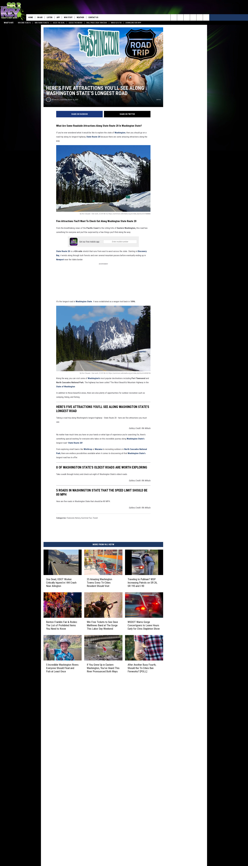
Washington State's (135, 438)
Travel (95, 518)
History (77, 518)
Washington (120, 132)
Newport (60, 259)
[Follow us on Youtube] (206, 17)
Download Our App (133, 23)
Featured (70, 518)
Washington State (84, 301)
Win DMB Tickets (24, 23)
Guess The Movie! (75, 23)
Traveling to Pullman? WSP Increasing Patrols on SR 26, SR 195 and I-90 (142, 583)
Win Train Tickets (42, 23)
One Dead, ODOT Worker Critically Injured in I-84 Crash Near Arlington (61, 583)
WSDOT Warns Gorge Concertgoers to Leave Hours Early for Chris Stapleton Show (144, 625)
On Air (39, 17)
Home (30, 17)
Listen (49, 17)
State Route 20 (93, 136)
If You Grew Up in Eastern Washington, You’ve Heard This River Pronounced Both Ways (103, 668)
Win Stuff (68, 17)
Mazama (99, 449)
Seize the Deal (59, 23)
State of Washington (65, 386)
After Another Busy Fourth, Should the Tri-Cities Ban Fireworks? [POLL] (142, 668)
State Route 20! (75, 443)
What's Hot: (9, 23)
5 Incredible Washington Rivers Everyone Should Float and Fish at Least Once (62, 668)
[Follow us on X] (199, 17)
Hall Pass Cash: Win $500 (96, 23)
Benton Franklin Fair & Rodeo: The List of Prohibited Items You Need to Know (61, 625)
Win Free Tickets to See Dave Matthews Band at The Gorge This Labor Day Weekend (102, 625)
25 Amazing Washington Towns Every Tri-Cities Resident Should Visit (99, 583)
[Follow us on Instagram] (193, 17)
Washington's (94, 378)
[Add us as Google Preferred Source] (180, 17)
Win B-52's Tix (116, 23)
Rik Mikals (55, 100)
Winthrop (88, 449)
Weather (80, 17)
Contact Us (93, 17)
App (58, 17)
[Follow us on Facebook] (187, 17)
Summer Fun (86, 518)
